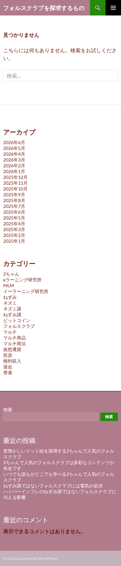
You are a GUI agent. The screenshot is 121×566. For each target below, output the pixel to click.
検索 (7, 409)
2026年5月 (14, 148)
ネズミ (10, 303)
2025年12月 (15, 177)
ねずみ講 (12, 314)
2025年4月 (14, 223)
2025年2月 (14, 235)
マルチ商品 (14, 337)
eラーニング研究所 (22, 279)
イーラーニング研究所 (25, 291)
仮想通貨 (12, 349)
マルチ (10, 332)
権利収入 (12, 361)
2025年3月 (14, 229)
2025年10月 (15, 188)
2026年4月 (14, 154)
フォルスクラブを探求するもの (44, 7)
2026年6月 (14, 142)
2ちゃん (11, 274)
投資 (7, 355)
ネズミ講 (12, 308)
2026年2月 (14, 165)
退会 (7, 366)
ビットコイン (16, 320)
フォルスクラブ (19, 326)
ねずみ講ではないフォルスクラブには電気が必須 (53, 485)
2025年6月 (14, 212)
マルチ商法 (14, 343)
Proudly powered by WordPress (30, 558)
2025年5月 (14, 217)
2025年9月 (14, 194)
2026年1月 (14, 171)
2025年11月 (15, 183)
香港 (7, 372)
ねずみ (10, 297)
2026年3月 (14, 159)
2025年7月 (14, 206)
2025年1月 (14, 241)
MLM (8, 285)
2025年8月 (14, 200)
